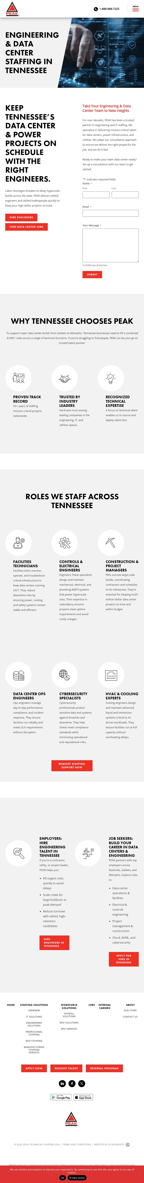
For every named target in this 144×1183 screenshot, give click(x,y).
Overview (34, 1010)
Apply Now (34, 1068)
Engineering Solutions (34, 1024)
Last (114, 188)
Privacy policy (77, 1177)
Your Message (92, 225)
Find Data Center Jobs (26, 227)
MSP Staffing (34, 1040)
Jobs (92, 1004)
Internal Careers (105, 1006)
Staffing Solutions (34, 1004)
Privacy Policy (18, 1165)
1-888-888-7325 (109, 9)
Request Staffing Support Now (72, 765)
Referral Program (104, 1068)
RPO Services (69, 1028)
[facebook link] (73, 1083)
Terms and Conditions (77, 1144)
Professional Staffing (34, 1033)
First (85, 188)
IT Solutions (34, 1016)
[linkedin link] (63, 1083)
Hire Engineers (21, 217)
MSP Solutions (69, 1022)
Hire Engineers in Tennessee (54, 942)
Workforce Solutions (69, 1006)
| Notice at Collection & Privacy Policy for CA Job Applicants (68, 1165)
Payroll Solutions (69, 1015)
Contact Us (130, 1016)
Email (87, 206)
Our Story (130, 1010)
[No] (139, 1174)
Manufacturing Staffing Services (34, 1050)
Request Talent (66, 1068)
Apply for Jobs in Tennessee (124, 959)
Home (11, 1004)
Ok (62, 1177)
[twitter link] (81, 1084)
